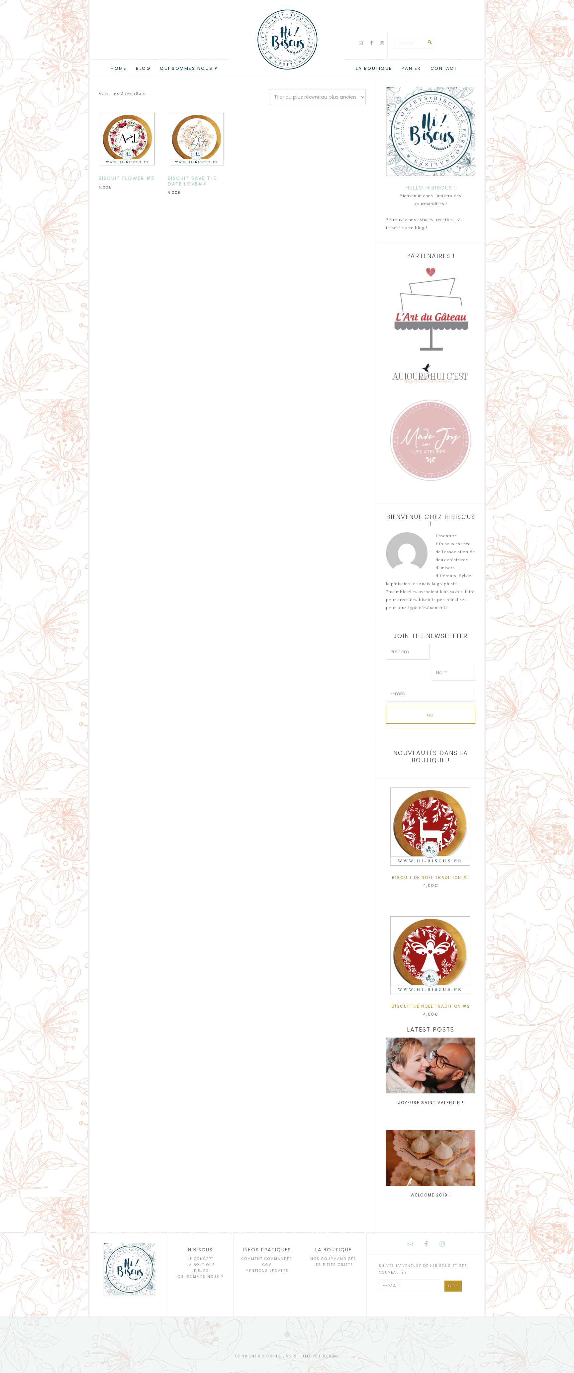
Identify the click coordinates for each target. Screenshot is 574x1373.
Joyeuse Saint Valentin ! (431, 1102)
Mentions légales (267, 1270)
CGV (267, 1264)
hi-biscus (287, 40)
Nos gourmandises (333, 1258)
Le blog (200, 1270)
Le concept (201, 1258)
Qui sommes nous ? (200, 1276)
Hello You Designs (319, 1356)
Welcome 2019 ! (431, 1195)
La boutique (201, 1264)
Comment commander (266, 1258)
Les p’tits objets (333, 1264)
